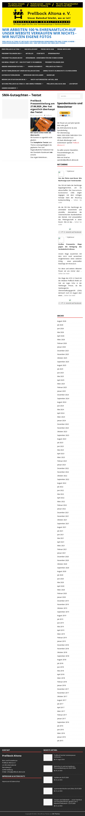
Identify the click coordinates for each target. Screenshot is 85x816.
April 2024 (60, 413)
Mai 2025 (60, 376)
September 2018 (63, 656)
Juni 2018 (60, 667)
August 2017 (61, 700)
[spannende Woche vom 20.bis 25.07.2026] (47, 793)
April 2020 (60, 586)
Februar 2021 (62, 549)
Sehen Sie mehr (64, 273)
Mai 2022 (60, 494)
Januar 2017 (61, 718)
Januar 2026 (61, 347)
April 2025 (60, 380)
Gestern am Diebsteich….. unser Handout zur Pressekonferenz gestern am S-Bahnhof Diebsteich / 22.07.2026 (68, 801)
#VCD (65, 256)
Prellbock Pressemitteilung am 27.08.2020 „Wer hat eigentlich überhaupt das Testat (42, 106)
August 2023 (61, 439)
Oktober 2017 (62, 696)
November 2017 (63, 693)
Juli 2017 (60, 704)
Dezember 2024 (63, 395)
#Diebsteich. (72, 264)
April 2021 (60, 542)
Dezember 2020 (63, 557)
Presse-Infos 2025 (63, 49)
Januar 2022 (61, 509)
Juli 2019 (60, 619)
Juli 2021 (60, 531)
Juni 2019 (60, 623)
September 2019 (63, 612)
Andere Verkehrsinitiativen (12, 66)
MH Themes (56, 814)
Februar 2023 (62, 461)
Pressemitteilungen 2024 (11, 53)
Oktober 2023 (62, 431)
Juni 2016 (60, 730)
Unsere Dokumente (35, 66)
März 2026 (61, 339)
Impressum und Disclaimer (33, 75)
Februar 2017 (62, 715)
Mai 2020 (60, 582)
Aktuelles (29, 53)
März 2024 (61, 417)
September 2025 (63, 362)
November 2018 (63, 649)
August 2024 (61, 402)
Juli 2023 (60, 442)
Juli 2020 (60, 575)
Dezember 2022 (63, 468)
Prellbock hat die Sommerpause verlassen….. (64, 756)
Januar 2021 (61, 553)
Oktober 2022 (62, 476)
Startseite (41, 53)
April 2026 (60, 336)
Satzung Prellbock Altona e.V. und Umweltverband (22, 84)
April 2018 (60, 674)
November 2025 (63, 354)
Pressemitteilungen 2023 (54, 62)
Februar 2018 (62, 682)
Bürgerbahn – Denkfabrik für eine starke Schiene (44, 58)
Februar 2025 (62, 387)
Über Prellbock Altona (10, 49)
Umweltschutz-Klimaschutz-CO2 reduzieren (60, 71)
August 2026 (61, 321)
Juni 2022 (60, 490)
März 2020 (61, 590)
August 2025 (61, 365)
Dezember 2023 (63, 424)
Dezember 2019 (63, 601)
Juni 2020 (60, 579)
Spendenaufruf (54, 53)
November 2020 (63, 560)
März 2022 (61, 501)
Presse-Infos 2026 (47, 49)
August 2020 (61, 571)
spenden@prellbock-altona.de (67, 160)
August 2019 (61, 615)
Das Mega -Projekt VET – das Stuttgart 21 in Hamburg (22, 62)
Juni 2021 (60, 534)
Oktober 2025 (62, 358)
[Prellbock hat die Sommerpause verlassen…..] (47, 760)
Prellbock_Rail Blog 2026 (56, 84)
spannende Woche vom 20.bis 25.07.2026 (67, 789)
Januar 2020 (61, 597)
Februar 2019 (62, 638)
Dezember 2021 (63, 512)
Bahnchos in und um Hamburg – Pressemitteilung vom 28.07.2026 (65, 767)
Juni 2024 (60, 406)
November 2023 (63, 428)
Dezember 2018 (63, 645)
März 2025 (61, 384)
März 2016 (61, 733)
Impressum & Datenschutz (11, 781)
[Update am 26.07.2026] (47, 782)
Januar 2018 (61, 685)
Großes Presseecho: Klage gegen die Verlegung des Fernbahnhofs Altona (70, 246)
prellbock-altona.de (18, 772)
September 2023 (63, 435)
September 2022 (63, 479)
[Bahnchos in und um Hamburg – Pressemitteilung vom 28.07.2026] (47, 771)
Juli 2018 (60, 663)
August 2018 (61, 660)
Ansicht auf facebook (73, 232)
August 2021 (61, 527)
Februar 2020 (62, 593)
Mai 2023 (60, 450)
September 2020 (63, 568)
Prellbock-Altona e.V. (54, 66)
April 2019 (60, 630)
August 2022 (61, 483)
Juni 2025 (60, 373)
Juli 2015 (60, 741)
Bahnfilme (51, 75)
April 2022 (60, 498)
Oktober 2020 (62, 564)
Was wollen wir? (31, 49)
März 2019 (61, 634)
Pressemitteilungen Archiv (12, 58)
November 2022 (63, 472)
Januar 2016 (61, 737)
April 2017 (60, 707)
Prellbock (48, 115)
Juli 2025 (60, 369)
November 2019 (63, 604)
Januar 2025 (61, 391)
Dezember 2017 (63, 689)
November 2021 (63, 516)
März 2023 (61, 457)
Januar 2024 (61, 420)
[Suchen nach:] (70, 96)
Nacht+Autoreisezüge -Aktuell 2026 (44, 79)
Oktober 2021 (62, 520)
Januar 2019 (61, 641)
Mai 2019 (60, 626)
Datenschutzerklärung (11, 75)
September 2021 (63, 523)
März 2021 (61, 546)
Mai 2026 (60, 332)
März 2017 (61, 711)
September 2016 (63, 722)
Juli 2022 (60, 487)
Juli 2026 (60, 325)
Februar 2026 (62, 343)
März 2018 (61, 678)
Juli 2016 (60, 726)
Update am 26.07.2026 (61, 777)
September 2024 (63, 398)
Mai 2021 (60, 538)
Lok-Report (73, 84)
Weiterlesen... (43, 157)
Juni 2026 (60, 328)
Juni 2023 (60, 446)
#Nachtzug (78, 198)
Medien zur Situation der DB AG (13, 79)
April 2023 (60, 454)
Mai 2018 (60, 671)
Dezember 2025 (63, 351)
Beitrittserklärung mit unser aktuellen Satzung (21, 71)
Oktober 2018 (62, 652)
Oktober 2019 (62, 608)
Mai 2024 (60, 409)
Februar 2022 (62, 505)
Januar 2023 (61, 465)
